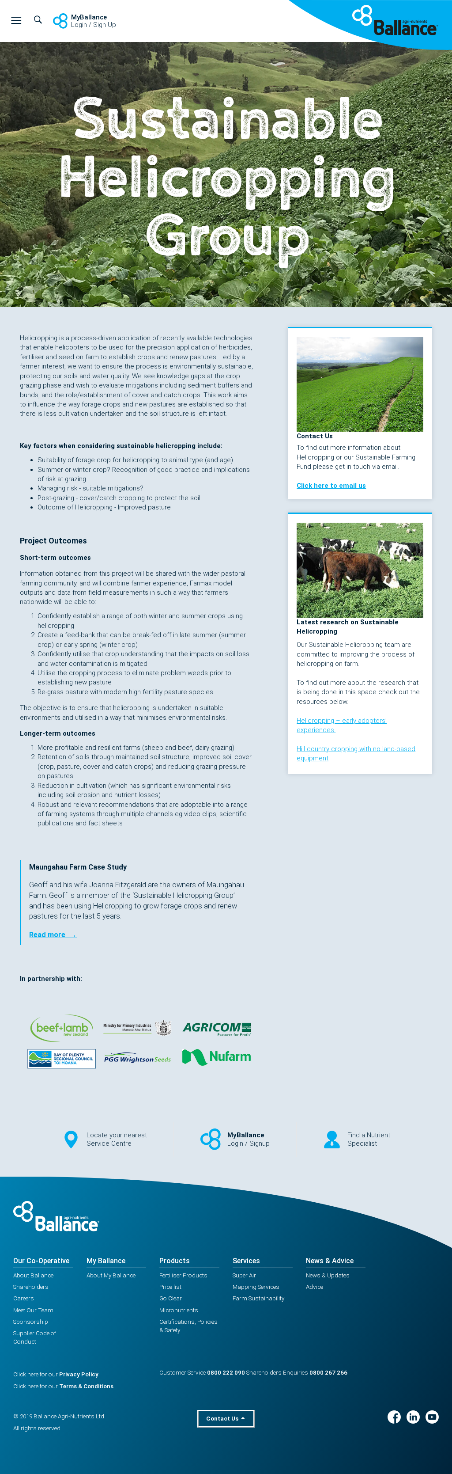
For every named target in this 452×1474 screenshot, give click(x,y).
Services (246, 1261)
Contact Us (223, 1418)
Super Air (244, 1275)
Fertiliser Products (183, 1275)
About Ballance (33, 1275)
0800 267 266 (328, 1372)
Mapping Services (256, 1286)
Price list (170, 1286)
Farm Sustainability (258, 1298)
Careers (23, 1298)
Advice (314, 1286)
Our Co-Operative (41, 1261)
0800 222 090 (226, 1372)
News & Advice (330, 1261)
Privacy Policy (78, 1374)
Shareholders (31, 1286)
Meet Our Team (33, 1310)
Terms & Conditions (86, 1386)
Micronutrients (178, 1310)
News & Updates (328, 1275)
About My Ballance (111, 1275)
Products (174, 1261)
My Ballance (106, 1261)
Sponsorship (30, 1321)
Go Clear (170, 1298)
